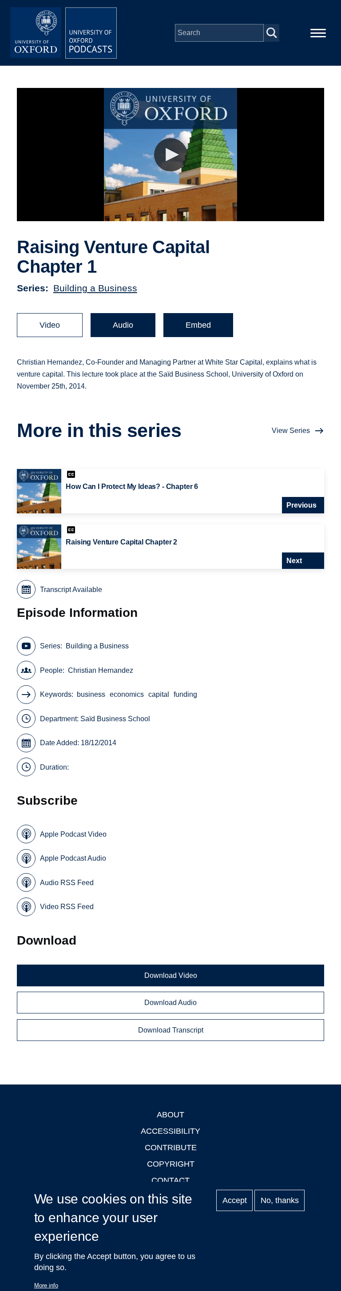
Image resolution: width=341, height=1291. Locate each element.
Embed (198, 325)
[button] (170, 154)
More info (46, 1285)
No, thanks (280, 1200)
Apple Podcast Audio (73, 858)
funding (185, 694)
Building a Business (95, 288)
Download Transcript (170, 1030)
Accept (234, 1200)
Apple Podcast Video (73, 834)
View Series (291, 430)
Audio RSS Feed (67, 882)
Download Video (170, 975)
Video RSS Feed (67, 906)
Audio (123, 325)
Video (50, 325)
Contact (170, 1180)
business (91, 694)
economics (127, 694)
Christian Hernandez (100, 670)
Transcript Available (71, 589)
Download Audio (170, 1002)
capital (158, 694)
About (170, 1114)
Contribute (171, 1147)
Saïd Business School (115, 719)
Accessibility (170, 1131)
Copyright (170, 1164)
